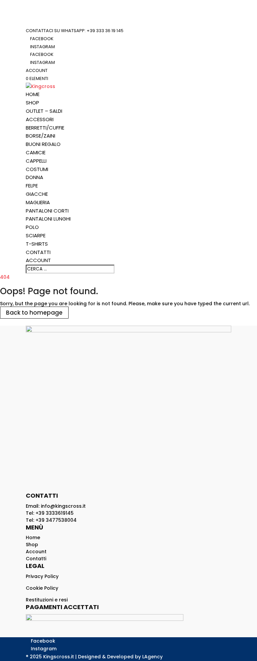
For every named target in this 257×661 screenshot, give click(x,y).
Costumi (37, 169)
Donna (34, 177)
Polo (32, 227)
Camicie (36, 152)
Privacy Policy (42, 576)
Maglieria (38, 202)
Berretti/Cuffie (45, 127)
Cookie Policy (42, 588)
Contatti (38, 252)
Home (32, 94)
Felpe (32, 185)
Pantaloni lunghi (48, 218)
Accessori (40, 119)
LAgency (152, 656)
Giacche (37, 193)
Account (37, 70)
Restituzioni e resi (47, 599)
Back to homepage (34, 313)
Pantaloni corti (47, 210)
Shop (32, 102)
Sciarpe (36, 235)
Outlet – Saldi (44, 110)
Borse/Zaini (40, 135)
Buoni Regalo (43, 144)
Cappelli (36, 160)
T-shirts (37, 243)
